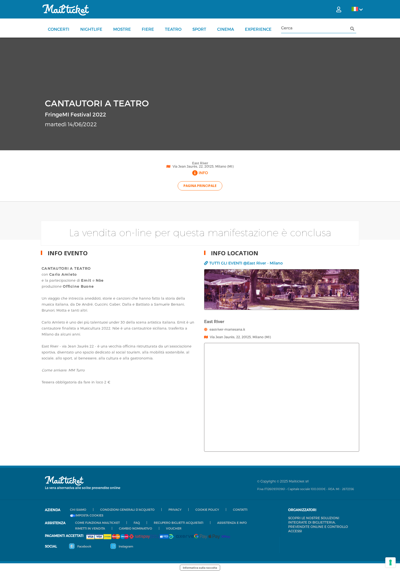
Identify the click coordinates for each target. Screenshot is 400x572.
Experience (258, 29)
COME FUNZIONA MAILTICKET (97, 522)
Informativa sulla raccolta (200, 567)
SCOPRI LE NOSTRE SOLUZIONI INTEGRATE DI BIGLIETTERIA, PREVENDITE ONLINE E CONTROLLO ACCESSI (318, 524)
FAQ (137, 522)
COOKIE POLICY (207, 509)
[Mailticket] (65, 10)
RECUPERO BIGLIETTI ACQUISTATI (178, 522)
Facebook (83, 546)
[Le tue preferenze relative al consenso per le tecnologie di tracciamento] (390, 562)
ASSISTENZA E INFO (232, 522)
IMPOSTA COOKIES (89, 515)
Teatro (173, 29)
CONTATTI (240, 509)
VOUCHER (173, 528)
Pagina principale (200, 185)
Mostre (122, 29)
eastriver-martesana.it (227, 329)
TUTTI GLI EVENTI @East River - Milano (246, 263)
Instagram (125, 546)
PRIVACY (174, 509)
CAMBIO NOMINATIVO (135, 528)
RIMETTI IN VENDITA (90, 528)
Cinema (225, 29)
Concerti (58, 29)
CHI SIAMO (78, 509)
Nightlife (91, 29)
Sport (199, 29)
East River (200, 163)
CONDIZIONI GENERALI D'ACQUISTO (127, 509)
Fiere (148, 29)
